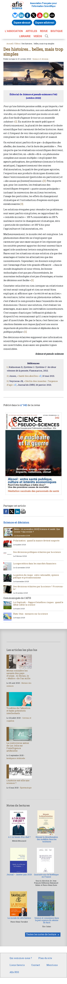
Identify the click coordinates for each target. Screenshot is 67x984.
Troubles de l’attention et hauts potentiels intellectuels (18, 711)
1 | (7, 367)
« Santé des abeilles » (28, 375)
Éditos (17, 43)
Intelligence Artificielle (16, 758)
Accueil (10, 43)
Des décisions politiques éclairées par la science (37, 552)
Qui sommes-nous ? (21, 958)
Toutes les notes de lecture (41, 934)
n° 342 (23, 405)
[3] (21, 203)
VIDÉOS (38, 36)
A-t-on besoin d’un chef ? (19, 837)
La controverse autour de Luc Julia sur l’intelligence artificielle (18, 747)
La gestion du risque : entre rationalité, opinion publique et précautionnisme (36, 576)
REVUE (44, 31)
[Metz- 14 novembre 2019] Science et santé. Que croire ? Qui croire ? (37, 530)
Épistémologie (26, 788)
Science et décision (40, 59)
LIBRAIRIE (25, 36)
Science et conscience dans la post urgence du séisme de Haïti (46, 920)
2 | (8, 375)
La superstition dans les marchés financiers (34, 563)
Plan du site (45, 958)
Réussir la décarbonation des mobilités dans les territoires (47, 839)
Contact (35, 965)
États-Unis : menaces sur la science (30, 613)
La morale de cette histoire (19, 918)
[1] (16, 121)
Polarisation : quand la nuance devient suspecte (36, 540)
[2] (44, 180)
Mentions (52, 965)
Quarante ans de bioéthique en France (46, 875)
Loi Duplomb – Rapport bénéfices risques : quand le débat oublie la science (38, 603)
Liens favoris (17, 965)
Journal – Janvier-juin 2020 (19, 874)
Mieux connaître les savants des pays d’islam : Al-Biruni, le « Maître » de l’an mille (18, 674)
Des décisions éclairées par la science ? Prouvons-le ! (38, 587)
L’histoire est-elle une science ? (18, 781)
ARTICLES (31, 31)
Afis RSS (14, 972)
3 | (8, 381)
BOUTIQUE (57, 31)
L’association (14, 31)
